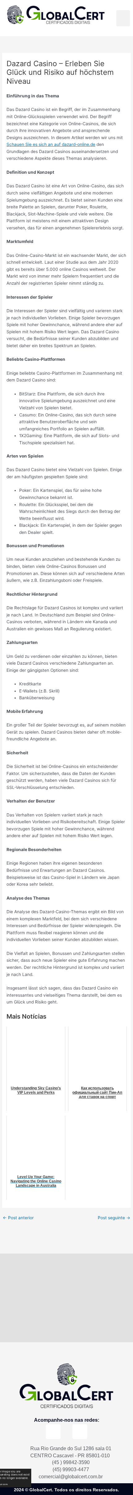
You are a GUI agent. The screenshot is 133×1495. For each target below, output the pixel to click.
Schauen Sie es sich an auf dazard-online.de (50, 144)
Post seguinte (114, 1218)
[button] (123, 18)
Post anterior (18, 1218)
